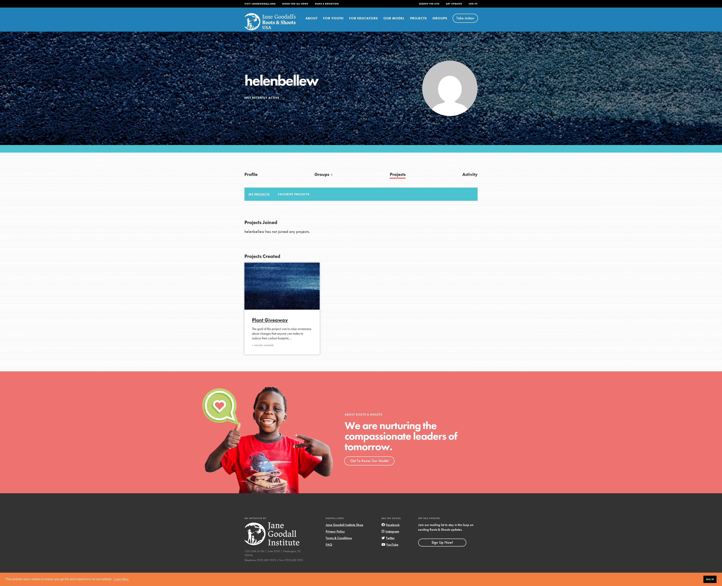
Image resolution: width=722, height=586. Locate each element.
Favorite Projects (293, 194)
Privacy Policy (335, 531)
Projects (418, 18)
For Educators (363, 18)
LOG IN (473, 3)
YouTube (392, 544)
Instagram (392, 531)
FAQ (329, 544)
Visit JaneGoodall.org (260, 3)
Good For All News (295, 3)
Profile (251, 174)
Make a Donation (327, 3)
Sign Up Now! (442, 542)
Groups (439, 18)
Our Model (393, 18)
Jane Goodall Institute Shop (344, 525)
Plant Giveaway (270, 320)
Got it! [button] (710, 579)
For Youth (333, 18)
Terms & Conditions (339, 538)
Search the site (429, 3)
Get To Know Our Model (369, 460)
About (312, 18)
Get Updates (454, 3)
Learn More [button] (121, 579)
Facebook (393, 525)
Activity (470, 174)
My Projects (259, 194)
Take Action (465, 18)
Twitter (390, 538)
